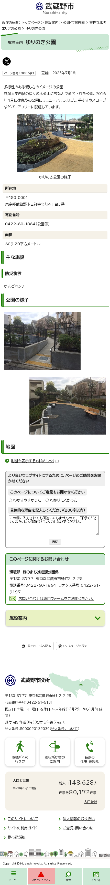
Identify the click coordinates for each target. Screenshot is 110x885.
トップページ (31, 22)
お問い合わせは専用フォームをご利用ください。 (56, 598)
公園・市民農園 (74, 22)
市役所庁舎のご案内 (55, 759)
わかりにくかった (64, 500)
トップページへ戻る (75, 646)
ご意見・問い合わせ (78, 828)
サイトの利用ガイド (22, 828)
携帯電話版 (17, 837)
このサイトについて (23, 819)
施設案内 (51, 22)
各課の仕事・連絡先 (90, 759)
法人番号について (64, 729)
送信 (55, 541)
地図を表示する (32, 461)
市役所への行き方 (20, 759)
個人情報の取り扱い (79, 819)
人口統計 (90, 802)
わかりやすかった (27, 500)
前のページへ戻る (39, 646)
